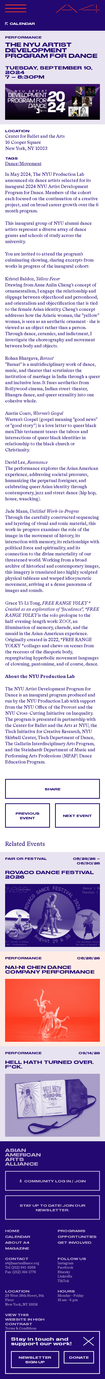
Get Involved (74, 1242)
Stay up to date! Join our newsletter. (52, 1208)
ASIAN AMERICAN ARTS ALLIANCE (23, 1157)
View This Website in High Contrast (24, 1320)
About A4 (17, 1242)
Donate (79, 1357)
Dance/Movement (23, 164)
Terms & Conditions (20, 1328)
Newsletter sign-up (35, 1360)
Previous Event (28, 816)
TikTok (63, 1281)
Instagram (65, 1263)
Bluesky (64, 1272)
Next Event (77, 816)
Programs (72, 1231)
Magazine (17, 1248)
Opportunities (77, 1236)
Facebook (65, 1267)
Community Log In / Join (54, 1181)
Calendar (22, 23)
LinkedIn (65, 1276)
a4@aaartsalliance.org (22, 1263)
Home (12, 1231)
